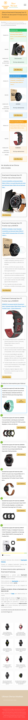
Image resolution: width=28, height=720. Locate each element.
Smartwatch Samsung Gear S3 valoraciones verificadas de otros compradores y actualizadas (20, 682)
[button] (25, 5)
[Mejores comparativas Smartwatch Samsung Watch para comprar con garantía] (20, 659)
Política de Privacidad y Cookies (15, 717)
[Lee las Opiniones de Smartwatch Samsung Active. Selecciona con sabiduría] (7, 643)
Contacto (23, 717)
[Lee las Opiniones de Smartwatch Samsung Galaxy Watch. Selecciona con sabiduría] (7, 627)
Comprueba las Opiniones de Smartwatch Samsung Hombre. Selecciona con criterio (20, 650)
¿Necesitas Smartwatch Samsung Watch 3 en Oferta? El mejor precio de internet (7, 682)
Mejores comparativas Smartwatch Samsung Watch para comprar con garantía (21, 666)
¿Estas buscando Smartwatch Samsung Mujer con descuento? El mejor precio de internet (20, 634)
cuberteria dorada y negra (9, 700)
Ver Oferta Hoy (18, 69)
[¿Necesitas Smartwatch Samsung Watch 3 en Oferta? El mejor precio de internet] (7, 675)
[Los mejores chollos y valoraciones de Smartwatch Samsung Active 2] (7, 659)
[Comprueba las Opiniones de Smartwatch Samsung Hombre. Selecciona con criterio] (20, 643)
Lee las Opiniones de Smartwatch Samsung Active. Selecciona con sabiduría (7, 650)
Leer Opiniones (21, 401)
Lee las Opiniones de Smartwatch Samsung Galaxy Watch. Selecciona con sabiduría (7, 634)
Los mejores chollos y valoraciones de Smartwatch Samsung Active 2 (7, 666)
